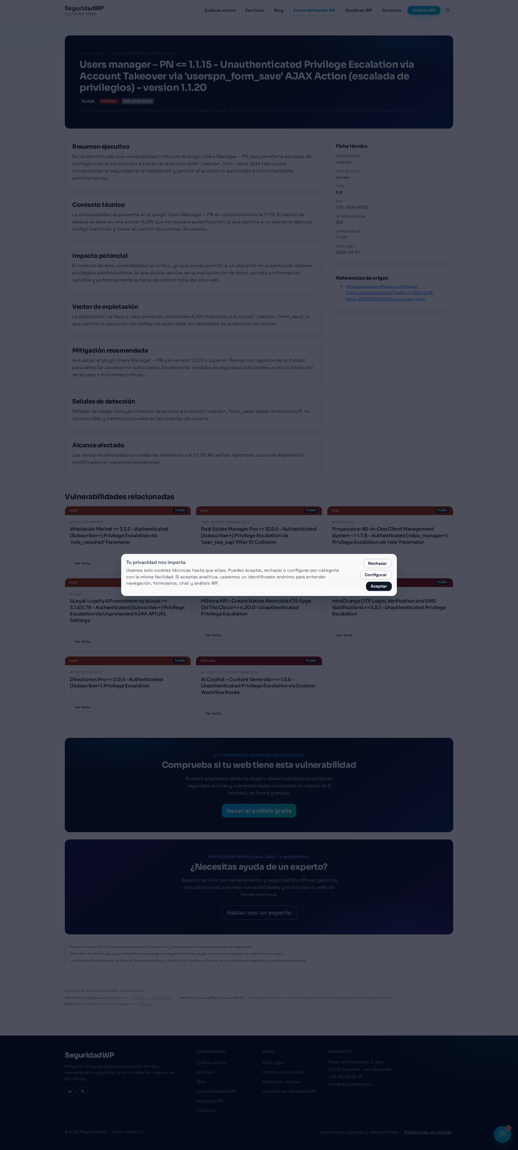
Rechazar (377, 563)
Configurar (376, 575)
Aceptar (379, 586)
